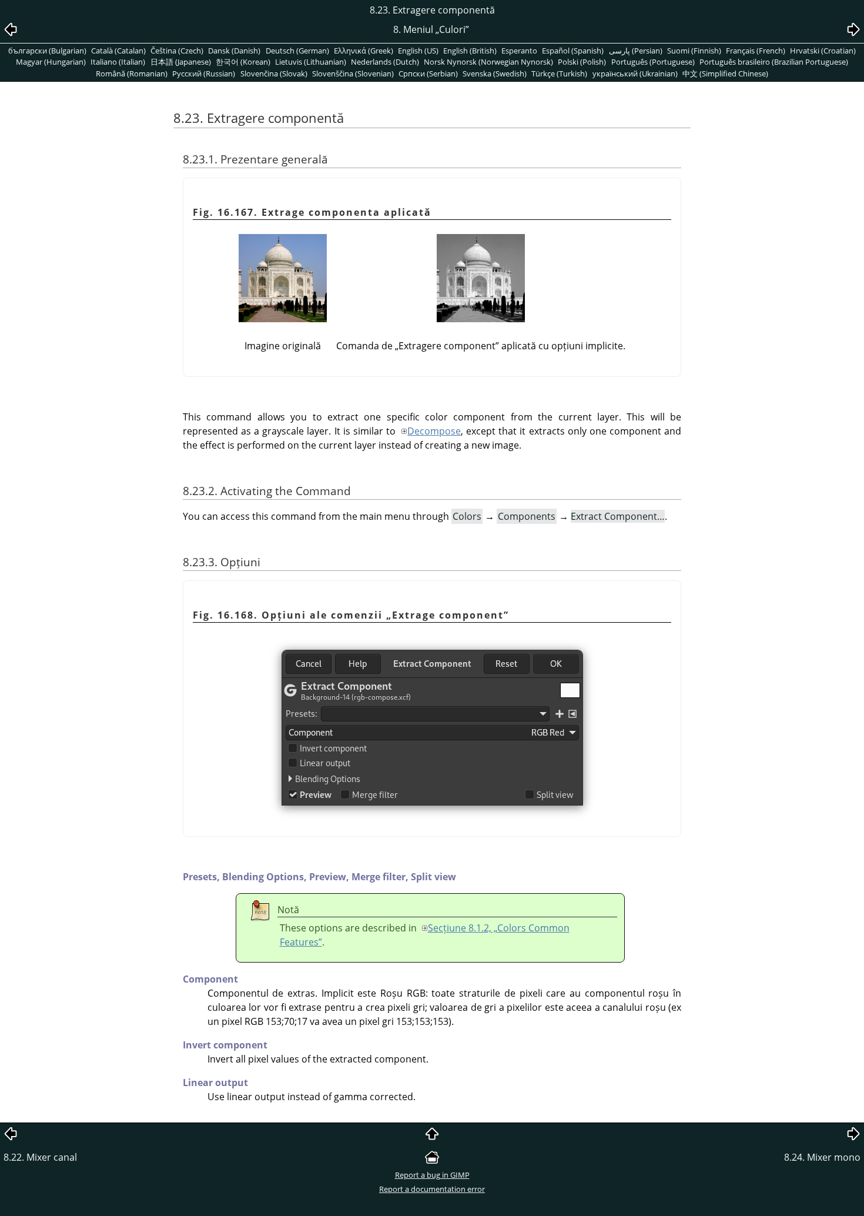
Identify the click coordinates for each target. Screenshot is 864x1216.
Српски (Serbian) (428, 73)
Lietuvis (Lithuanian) (310, 61)
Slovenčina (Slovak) (273, 73)
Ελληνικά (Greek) (363, 50)
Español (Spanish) (573, 50)
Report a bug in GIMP (432, 1175)
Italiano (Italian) (118, 61)
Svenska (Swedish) (495, 73)
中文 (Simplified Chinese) (725, 73)
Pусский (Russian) (203, 73)
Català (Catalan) (118, 50)
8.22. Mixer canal (40, 1157)
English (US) (418, 50)
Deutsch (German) (297, 50)
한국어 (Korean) (243, 61)
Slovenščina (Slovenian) (353, 73)
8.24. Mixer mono (822, 1157)
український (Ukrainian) (635, 73)
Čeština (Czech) (176, 50)
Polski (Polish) (582, 61)
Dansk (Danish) (234, 50)
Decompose (434, 431)
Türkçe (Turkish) (559, 73)
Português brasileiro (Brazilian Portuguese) (773, 61)
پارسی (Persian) (635, 50)
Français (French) (755, 50)
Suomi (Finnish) (694, 50)
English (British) (470, 50)
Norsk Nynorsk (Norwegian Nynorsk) (488, 61)
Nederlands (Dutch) (385, 61)
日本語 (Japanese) (180, 61)
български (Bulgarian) (47, 50)
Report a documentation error (432, 1189)
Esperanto (519, 50)
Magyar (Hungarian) (51, 61)
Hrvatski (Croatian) (823, 50)
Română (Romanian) (132, 73)
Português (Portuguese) (653, 61)
